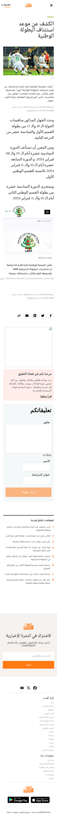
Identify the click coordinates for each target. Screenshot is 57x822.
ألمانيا (51, 746)
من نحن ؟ (50, 760)
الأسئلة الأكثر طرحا (46, 764)
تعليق (47, 422)
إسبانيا (51, 735)
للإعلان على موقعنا (46, 767)
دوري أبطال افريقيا (46, 717)
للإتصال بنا (49, 775)
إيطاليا (51, 739)
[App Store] (40, 799)
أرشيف (51, 778)
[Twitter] (28, 688)
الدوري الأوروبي (48, 728)
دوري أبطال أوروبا (47, 724)
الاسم (46, 461)
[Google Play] (18, 799)
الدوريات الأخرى (48, 750)
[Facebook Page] (35, 688)
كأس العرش (49, 713)
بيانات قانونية (48, 771)
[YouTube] (22, 688)
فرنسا (51, 743)
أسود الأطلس (48, 706)
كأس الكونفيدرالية (47, 721)
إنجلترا (51, 732)
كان (52, 702)
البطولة (50, 17)
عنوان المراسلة (41, 474)
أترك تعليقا (28, 492)
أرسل (28, 665)
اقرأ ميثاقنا (46, 396)
